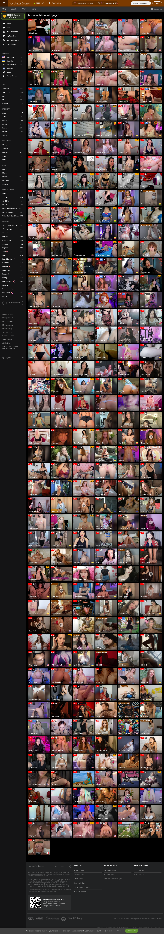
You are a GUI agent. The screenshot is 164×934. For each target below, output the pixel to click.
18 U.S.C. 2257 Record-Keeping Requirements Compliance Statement (138, 919)
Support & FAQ (7, 314)
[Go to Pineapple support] (63, 919)
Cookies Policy (79, 883)
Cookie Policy (105, 931)
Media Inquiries (7, 325)
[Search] (99, 3)
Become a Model (8, 336)
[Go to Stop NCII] (75, 918)
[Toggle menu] (4, 3)
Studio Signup (7, 339)
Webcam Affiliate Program (113, 879)
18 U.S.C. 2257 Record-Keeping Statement (10, 347)
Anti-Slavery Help (80, 891)
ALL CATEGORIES (14, 303)
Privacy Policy (7, 329)
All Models (6, 343)
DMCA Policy (78, 879)
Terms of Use (7, 332)
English (61, 866)
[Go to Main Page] (20, 3)
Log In (157, 3)
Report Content (7, 321)
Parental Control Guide (82, 887)
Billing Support (7, 318)
